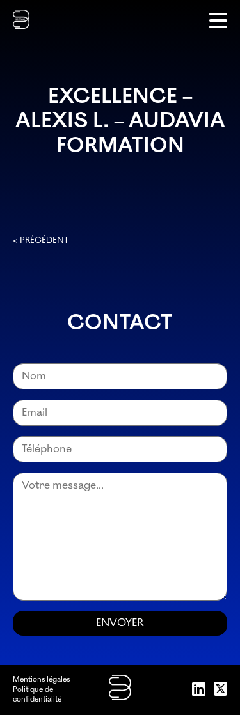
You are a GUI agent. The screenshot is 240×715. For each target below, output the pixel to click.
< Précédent (40, 240)
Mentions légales (41, 680)
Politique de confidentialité (37, 695)
